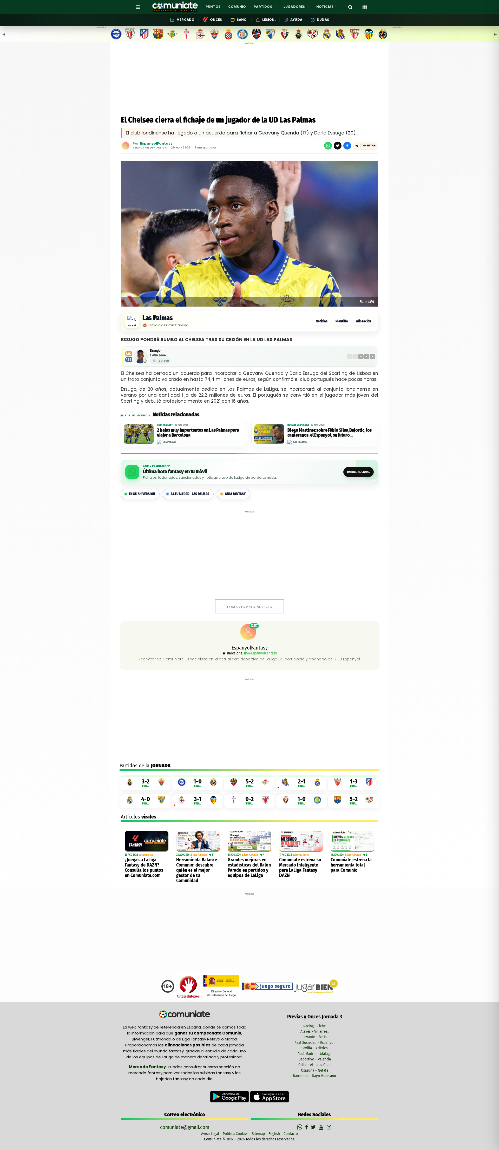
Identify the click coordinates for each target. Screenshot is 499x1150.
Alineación (363, 321)
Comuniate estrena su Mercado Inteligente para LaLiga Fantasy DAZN (300, 867)
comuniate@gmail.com (184, 1127)
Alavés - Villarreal (314, 1031)
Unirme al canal (358, 472)
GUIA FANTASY (235, 494)
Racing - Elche (314, 1026)
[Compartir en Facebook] (347, 146)
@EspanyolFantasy (262, 653)
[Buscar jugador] (350, 7)
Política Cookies (235, 1133)
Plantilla (342, 321)
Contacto (291, 1133)
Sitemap (258, 1133)
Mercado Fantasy (147, 1067)
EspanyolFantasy (156, 144)
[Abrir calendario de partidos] (364, 7)
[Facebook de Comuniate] (307, 1127)
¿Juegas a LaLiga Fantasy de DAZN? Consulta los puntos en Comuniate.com (144, 867)
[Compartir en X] (338, 146)
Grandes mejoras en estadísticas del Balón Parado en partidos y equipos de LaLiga (249, 867)
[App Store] (269, 1096)
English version (142, 494)
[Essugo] (141, 357)
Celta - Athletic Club (314, 1064)
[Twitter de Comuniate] (314, 1127)
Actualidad (190, 494)
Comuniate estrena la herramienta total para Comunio (351, 865)
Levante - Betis (314, 1036)
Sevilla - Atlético (314, 1048)
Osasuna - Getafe (314, 1070)
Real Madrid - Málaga (314, 1053)
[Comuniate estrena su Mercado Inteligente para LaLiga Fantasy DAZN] (301, 841)
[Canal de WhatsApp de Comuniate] (300, 1127)
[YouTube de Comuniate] (322, 1127)
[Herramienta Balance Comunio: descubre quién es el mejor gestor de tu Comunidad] (198, 841)
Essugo (155, 350)
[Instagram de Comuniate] (329, 1127)
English (274, 1133)
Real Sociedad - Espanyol (314, 1042)
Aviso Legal (210, 1133)
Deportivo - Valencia (314, 1059)
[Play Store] (230, 1096)
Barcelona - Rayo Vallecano (314, 1075)
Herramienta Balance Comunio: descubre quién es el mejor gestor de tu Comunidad (196, 870)
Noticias (321, 321)
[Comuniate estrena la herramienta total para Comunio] (352, 841)
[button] (365, 146)
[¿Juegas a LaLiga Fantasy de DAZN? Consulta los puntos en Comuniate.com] (146, 841)
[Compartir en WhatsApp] (328, 146)
